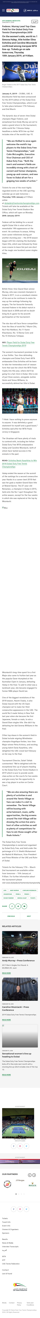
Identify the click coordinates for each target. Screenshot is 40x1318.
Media (4, 1303)
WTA (18, 21)
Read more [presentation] (6, 973)
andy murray (14, 890)
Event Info (6, 1226)
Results (5, 1239)
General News (11, 21)
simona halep (22, 898)
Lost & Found (7, 1273)
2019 (5, 890)
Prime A (18, 894)
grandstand (8, 894)
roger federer (9, 898)
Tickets (5, 1218)
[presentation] (20, 942)
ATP (3, 21)
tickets (32, 898)
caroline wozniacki (29, 890)
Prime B (26, 894)
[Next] (34, 1175)
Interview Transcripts (10, 1246)
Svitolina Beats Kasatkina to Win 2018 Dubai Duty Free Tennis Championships (19, 463)
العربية (35, 21)
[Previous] (29, 1175)
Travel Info (6, 1222)
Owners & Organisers (10, 1229)
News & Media (7, 1243)
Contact (5, 1270)
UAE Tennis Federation (11, 1264)
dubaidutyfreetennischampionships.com (21, 203)
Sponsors (5, 1233)
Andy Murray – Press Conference (18, 960)
